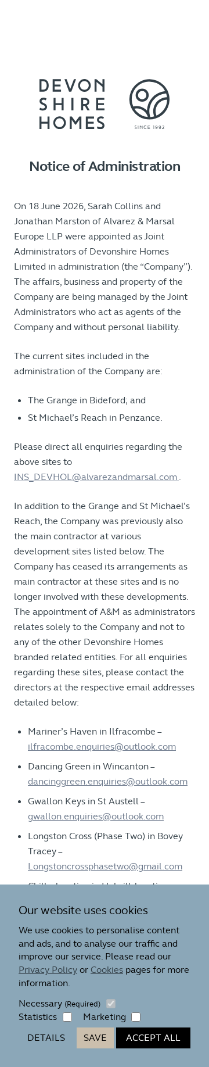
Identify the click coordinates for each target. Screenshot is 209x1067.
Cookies (107, 970)
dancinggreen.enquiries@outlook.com (108, 781)
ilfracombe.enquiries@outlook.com (102, 746)
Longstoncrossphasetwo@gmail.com (105, 866)
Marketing (104, 1017)
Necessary (59, 1003)
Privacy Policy (48, 970)
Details (46, 1038)
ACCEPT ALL (153, 1038)
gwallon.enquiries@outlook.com (96, 816)
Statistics (38, 1017)
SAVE (95, 1038)
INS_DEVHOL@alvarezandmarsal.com (96, 477)
